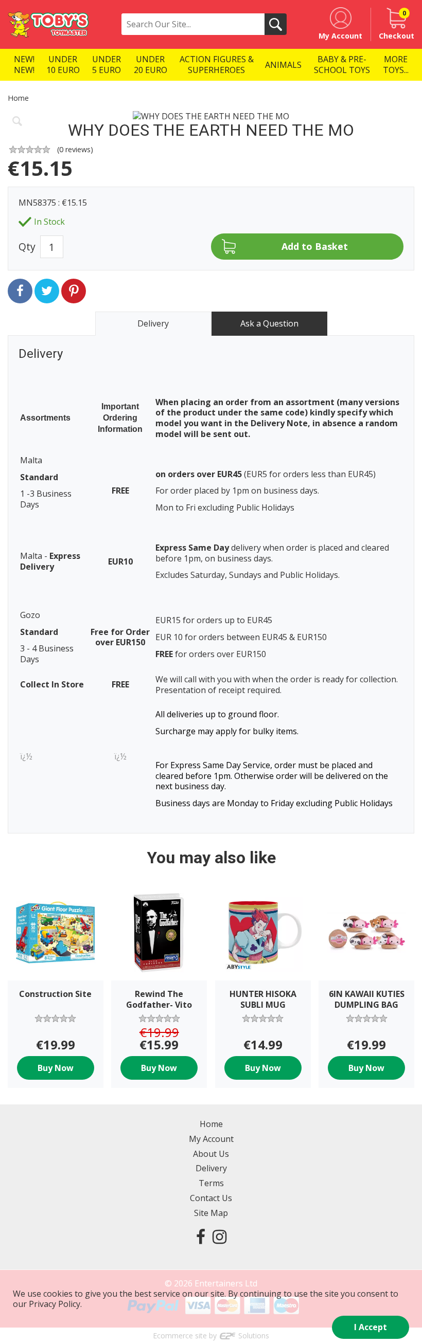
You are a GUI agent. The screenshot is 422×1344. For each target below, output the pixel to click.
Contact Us (211, 1198)
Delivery (211, 1168)
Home (18, 98)
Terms (211, 1183)
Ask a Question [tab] (269, 323)
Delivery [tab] (153, 323)
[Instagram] (219, 1236)
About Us (211, 1153)
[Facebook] (200, 1236)
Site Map (211, 1213)
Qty (27, 246)
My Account (211, 1139)
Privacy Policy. (55, 1304)
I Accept (370, 1327)
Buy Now (56, 1068)
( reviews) (75, 149)
